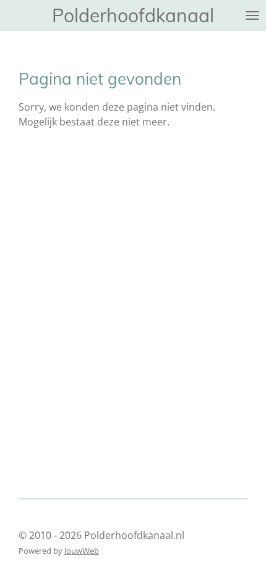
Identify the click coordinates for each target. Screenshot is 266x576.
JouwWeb (81, 550)
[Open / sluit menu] (252, 15)
